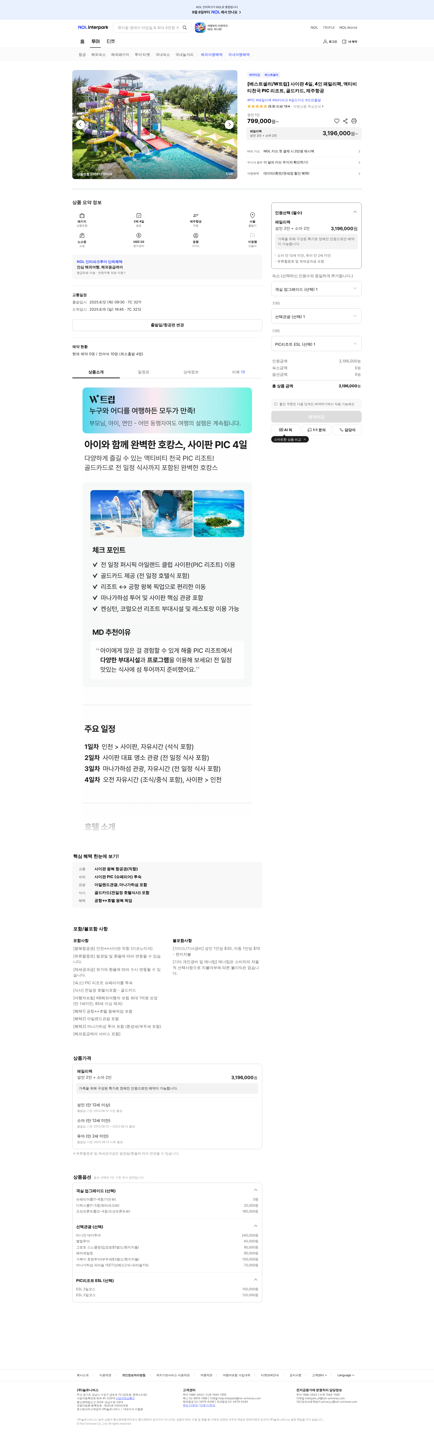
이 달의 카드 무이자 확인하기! (286, 162)
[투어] (95, 41)
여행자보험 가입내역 (236, 1375)
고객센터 (318, 1375)
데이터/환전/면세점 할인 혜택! (286, 173)
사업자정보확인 (125, 1398)
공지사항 (295, 1375)
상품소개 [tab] (96, 372)
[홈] (82, 41)
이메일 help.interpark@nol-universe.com (235, 1398)
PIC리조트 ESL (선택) (95, 1280)
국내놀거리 (184, 54)
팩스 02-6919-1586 (195, 1398)
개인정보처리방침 (134, 1375)
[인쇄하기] (354, 121)
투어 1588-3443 (193, 1394)
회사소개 (83, 1375)
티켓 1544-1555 (216, 1394)
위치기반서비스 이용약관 (173, 1375)
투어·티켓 (142, 54)
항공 (82, 54)
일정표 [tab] (143, 372)
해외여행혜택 (212, 54)
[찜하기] (337, 121)
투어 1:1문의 (190, 1405)
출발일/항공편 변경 (167, 325)
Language (344, 1375)
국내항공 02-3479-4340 (232, 1401)
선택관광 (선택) (89, 1226)
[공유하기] (345, 121)
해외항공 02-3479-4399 (198, 1401)
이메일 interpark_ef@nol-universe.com (320, 1398)
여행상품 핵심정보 (307, 106)
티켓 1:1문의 (207, 1405)
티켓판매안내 (270, 1375)
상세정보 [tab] (191, 372)
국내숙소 (163, 54)
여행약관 (206, 1375)
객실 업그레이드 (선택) (96, 1191)
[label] (316, 212)
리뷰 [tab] (238, 372)
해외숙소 (98, 54)
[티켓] (111, 41)
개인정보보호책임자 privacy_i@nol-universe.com (326, 1401)
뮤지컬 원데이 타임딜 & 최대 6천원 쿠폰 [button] (148, 27)
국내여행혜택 (239, 54)
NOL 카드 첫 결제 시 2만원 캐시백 (289, 151)
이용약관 (105, 1375)
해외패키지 (120, 54)
